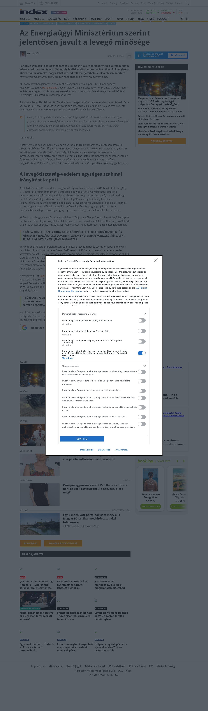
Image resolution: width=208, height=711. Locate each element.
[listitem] (104, 313)
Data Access (104, 450)
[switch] (142, 320)
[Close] (157, 261)
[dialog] (104, 355)
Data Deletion (86, 450)
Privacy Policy (121, 450)
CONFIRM (82, 439)
